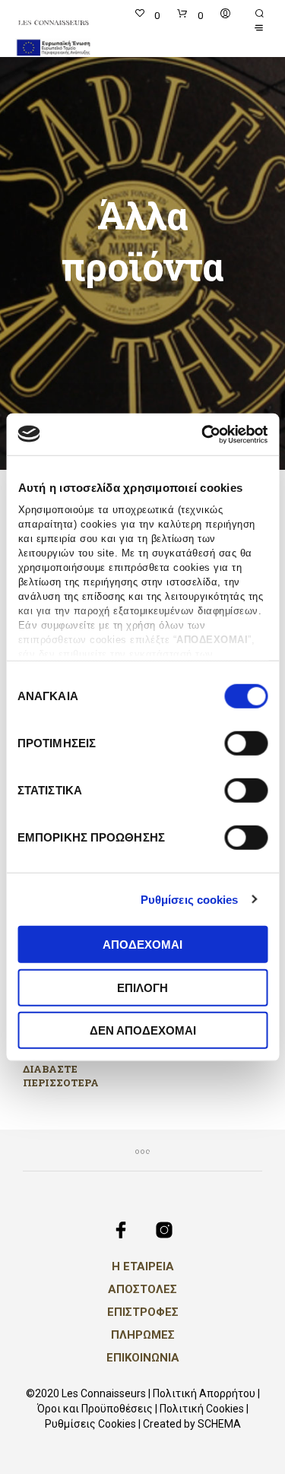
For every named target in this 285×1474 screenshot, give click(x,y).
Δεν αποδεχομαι (143, 1030)
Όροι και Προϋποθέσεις (95, 1409)
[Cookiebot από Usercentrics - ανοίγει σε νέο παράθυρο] (203, 434)
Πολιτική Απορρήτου (204, 1394)
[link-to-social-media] (121, 1230)
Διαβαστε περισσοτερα (61, 1074)
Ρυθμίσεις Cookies (90, 1424)
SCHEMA (219, 1424)
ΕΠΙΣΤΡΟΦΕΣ (143, 1312)
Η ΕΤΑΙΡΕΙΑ (143, 1266)
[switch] (246, 746)
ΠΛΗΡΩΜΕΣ (143, 1335)
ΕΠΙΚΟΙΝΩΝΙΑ (142, 1358)
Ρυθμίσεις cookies (190, 898)
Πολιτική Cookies (202, 1409)
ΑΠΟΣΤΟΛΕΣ (142, 1289)
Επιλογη (142, 987)
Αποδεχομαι (142, 944)
